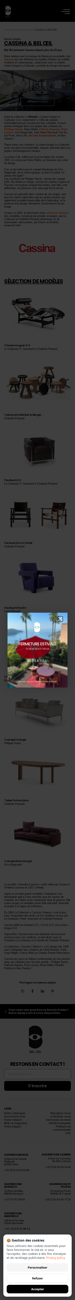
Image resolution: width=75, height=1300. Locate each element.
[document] (37, 650)
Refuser (37, 1278)
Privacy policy (55, 1258)
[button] (60, 618)
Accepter (37, 1289)
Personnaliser (37, 1267)
